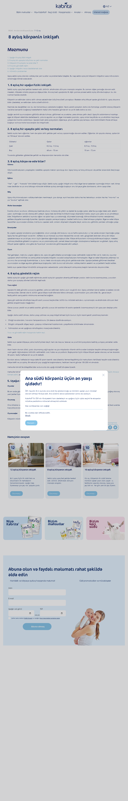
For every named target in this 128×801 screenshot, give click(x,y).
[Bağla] (103, 375)
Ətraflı (27, 415)
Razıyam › (31, 423)
